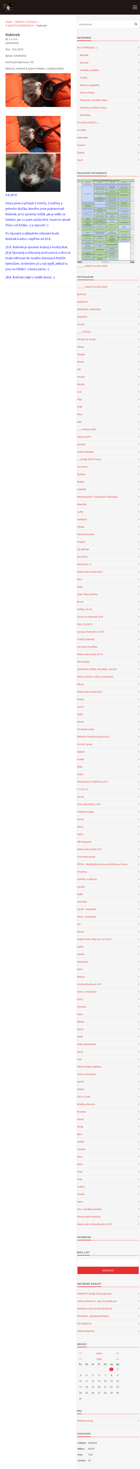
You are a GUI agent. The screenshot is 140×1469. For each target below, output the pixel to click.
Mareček (81, 504)
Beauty (81, 976)
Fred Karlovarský (86, 856)
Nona (80, 1029)
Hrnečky (81, 130)
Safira (80, 834)
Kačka (80, 946)
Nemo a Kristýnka (86, 991)
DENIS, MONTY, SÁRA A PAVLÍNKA (95, 676)
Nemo (80, 931)
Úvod (8, 22)
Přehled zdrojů (85, 1420)
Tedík (80, 894)
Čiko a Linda (83, 1096)
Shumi (80, 361)
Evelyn (80, 699)
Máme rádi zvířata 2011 (89, 849)
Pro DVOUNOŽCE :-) (87, 122)
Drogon (81, 541)
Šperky (81, 152)
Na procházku (87, 92)
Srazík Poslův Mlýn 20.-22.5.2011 (94, 939)
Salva (80, 1201)
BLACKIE (81, 294)
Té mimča (82, 466)
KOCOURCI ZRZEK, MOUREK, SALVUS (97, 669)
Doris (80, 1156)
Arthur (80, 706)
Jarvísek (81, 444)
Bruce (80, 601)
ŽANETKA (82, 316)
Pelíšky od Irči (84, 609)
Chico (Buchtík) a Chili (88, 804)
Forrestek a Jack (85, 729)
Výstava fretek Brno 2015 (90, 631)
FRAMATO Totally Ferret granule (94, 1293)
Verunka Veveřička (87, 646)
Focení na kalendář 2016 (90, 616)
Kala (79, 421)
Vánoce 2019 (84, 436)
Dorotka (81, 1006)
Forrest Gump (84, 744)
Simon (80, 721)
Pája (79, 399)
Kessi (80, 1164)
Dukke (80, 481)
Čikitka (80, 526)
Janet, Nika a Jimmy (87, 594)
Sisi (79, 924)
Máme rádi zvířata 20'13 (90, 654)
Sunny (80, 819)
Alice (79, 414)
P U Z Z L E (82, 789)
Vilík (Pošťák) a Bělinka (89, 1066)
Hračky (84, 77)
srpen (99, 1353)
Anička (80, 1141)
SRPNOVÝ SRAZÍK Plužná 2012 (93, 736)
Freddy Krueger (85, 811)
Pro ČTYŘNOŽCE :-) (87, 47)
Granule (84, 62)
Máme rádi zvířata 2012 (89, 691)
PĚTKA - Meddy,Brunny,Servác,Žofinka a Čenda (102, 864)
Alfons (80, 684)
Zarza (80, 1051)
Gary (79, 579)
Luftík (80, 511)
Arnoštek (82, 901)
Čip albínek (83, 549)
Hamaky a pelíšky (89, 70)
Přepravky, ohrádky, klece (93, 100)
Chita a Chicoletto (86, 1074)
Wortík (80, 384)
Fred (79, 1171)
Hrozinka (82, 871)
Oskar (80, 774)
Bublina (81, 474)
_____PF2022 (83, 331)
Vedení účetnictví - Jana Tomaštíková (96, 1301)
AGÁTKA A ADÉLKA (87, 879)
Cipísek (81, 886)
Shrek (80, 1126)
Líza (79, 1059)
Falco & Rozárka (85, 534)
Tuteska (81, 1149)
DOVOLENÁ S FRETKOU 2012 (92, 781)
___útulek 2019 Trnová (89, 459)
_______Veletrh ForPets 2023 (92, 266)
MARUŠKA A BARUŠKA (89, 309)
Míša (79, 766)
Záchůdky (85, 115)
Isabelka (81, 489)
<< (80, 1353)
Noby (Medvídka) (86, 1044)
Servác (80, 796)
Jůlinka (80, 1021)
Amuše (81, 376)
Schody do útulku (86, 339)
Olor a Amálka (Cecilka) (89, 1209)
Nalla (80, 714)
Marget (81, 354)
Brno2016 (82, 556)
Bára (79, 1134)
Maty (80, 586)
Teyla (80, 1014)
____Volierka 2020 (86, 429)
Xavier (80, 1119)
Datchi (80, 1081)
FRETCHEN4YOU (86, 1331)
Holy (79, 1179)
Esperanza (82, 961)
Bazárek (84, 55)
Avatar (80, 759)
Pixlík (80, 1036)
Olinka (80, 346)
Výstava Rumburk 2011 (89, 984)
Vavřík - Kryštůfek (86, 909)
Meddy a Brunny (86, 1104)
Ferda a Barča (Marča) (88, 1216)
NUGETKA (82, 301)
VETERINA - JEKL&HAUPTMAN (93, 1316)
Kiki (79, 369)
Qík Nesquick (84, 841)
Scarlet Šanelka (85, 451)
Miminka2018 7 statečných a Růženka (97, 496)
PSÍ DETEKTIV (84, 1323)
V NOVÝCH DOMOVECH (19, 25)
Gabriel (81, 751)
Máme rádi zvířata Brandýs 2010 (94, 1224)
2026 (99, 1359)
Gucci (80, 999)
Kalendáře (82, 137)
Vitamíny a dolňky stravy (93, 107)
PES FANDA (83, 661)
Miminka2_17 (84, 564)
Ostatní (81, 145)
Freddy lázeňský (86, 639)
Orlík (79, 406)
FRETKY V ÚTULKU (26, 22)
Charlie (81, 1194)
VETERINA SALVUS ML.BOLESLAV (94, 1308)
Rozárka (81, 1111)
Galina (80, 1089)
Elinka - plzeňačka (86, 916)
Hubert (81, 1186)
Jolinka (80, 954)
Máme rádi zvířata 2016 (89, 571)
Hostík (80, 324)
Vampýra (82, 519)
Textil (80, 160)
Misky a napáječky (90, 85)
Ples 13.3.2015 (84, 624)
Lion (79, 391)
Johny (80, 826)
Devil (79, 969)
